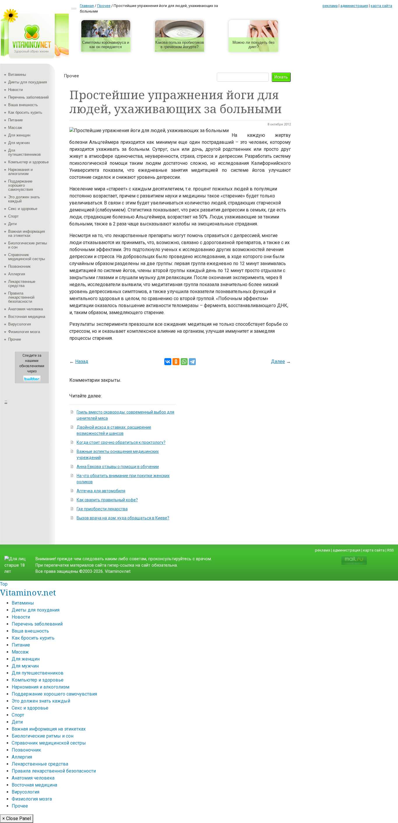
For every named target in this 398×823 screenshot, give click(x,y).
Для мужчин (19, 143)
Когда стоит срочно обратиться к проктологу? (121, 442)
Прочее (14, 339)
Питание (15, 120)
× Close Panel (16, 818)
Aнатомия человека (25, 309)
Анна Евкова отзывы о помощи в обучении (118, 466)
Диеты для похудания (27, 82)
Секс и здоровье (22, 208)
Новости (15, 89)
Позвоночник (19, 266)
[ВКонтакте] (167, 361)
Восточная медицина (26, 316)
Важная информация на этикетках (26, 233)
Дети (12, 224)
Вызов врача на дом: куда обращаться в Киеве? (123, 518)
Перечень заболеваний (28, 97)
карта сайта (381, 5)
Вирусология (19, 324)
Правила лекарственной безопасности (21, 297)
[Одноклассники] (175, 361)
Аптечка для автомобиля (101, 490)
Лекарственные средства (21, 283)
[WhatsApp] (184, 361)
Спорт (13, 216)
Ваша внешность (23, 105)
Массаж (15, 127)
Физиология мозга (24, 332)
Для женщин (19, 135)
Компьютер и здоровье (28, 162)
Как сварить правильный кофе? (107, 500)
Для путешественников (24, 152)
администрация (354, 5)
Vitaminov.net (28, 592)
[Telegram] (192, 361)
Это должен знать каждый (24, 199)
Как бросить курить (25, 112)
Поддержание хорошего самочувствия (20, 185)
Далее (278, 361)
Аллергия (16, 274)
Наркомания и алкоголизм (20, 171)
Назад (81, 361)
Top (4, 584)
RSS (390, 550)
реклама (330, 5)
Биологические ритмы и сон (27, 245)
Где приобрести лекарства (102, 509)
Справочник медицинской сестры (26, 257)
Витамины (17, 74)
